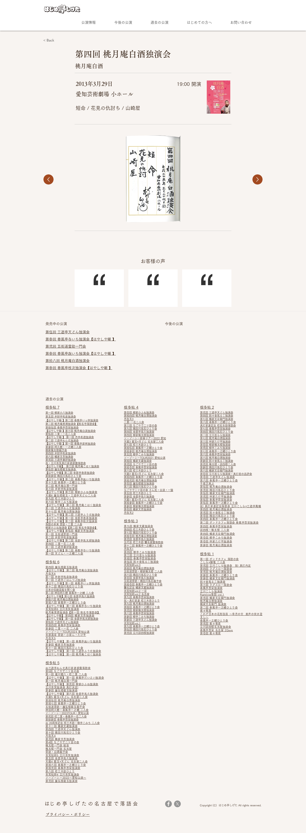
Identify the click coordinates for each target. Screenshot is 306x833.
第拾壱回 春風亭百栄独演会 (140, 467)
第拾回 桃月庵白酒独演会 (139, 568)
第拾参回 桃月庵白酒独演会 (140, 451)
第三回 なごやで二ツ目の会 (140, 425)
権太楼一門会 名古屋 (58, 748)
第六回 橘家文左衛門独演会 (216, 470)
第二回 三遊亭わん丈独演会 (62, 440)
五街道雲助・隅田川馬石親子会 (143, 581)
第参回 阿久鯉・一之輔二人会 (63, 447)
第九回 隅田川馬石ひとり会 (140, 428)
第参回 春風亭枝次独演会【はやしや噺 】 (78, 368)
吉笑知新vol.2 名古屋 (136, 594)
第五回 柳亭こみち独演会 (139, 454)
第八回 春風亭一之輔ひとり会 (218, 422)
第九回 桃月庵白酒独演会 (139, 603)
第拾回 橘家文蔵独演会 (138, 461)
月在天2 (129, 512)
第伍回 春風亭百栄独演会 (216, 499)
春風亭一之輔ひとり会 (214, 620)
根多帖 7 (52, 407)
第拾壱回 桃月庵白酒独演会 (140, 536)
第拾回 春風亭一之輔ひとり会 (142, 607)
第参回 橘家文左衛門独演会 (217, 578)
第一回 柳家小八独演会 (59, 412)
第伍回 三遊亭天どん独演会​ (67, 332)
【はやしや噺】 (55, 550)
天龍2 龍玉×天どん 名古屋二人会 (144, 474)
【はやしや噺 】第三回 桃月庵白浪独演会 (70, 431)
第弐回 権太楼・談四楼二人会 (218, 464)
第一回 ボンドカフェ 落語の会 (219, 559)
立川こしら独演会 (211, 591)
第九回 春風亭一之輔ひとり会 (142, 626)
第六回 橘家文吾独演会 (59, 456)
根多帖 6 (52, 562)
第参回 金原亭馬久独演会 (139, 496)
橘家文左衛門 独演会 (213, 604)
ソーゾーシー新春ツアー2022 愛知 (145, 438)
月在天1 (129, 548)
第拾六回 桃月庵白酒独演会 (62, 599)
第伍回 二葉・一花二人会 (60, 434)
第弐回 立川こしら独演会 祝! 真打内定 (225, 565)
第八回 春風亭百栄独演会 (139, 613)
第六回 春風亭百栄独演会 (215, 454)
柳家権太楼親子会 (56, 450)
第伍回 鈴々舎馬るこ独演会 (141, 561)
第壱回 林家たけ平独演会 (216, 541)
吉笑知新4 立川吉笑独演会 (62, 774)
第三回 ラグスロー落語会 (216, 585)
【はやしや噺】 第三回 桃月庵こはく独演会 (72, 466)
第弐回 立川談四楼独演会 (139, 632)
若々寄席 (205, 610)
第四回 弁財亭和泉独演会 (60, 453)
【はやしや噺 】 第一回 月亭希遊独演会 (69, 437)
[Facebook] (168, 803)
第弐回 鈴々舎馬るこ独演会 (217, 512)
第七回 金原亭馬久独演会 (79, 596)
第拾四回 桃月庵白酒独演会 (140, 415)
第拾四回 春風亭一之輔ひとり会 (143, 477)
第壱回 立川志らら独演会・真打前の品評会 (226, 474)
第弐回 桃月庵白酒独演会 (216, 572)
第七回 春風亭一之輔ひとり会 (218, 451)
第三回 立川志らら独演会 (140, 555)
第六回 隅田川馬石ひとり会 (140, 574)
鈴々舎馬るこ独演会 (212, 581)
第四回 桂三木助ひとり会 (139, 529)
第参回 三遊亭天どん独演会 (140, 619)
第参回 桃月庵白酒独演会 (216, 545)
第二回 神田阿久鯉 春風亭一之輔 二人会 (69, 593)
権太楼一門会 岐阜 (57, 745)
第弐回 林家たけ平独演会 (216, 496)
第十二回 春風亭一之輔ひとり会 (143, 545)
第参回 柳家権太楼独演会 (139, 506)
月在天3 (129, 419)
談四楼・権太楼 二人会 (214, 530)
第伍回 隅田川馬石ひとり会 (140, 629)
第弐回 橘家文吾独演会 (60, 739)
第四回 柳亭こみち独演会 (140, 552)
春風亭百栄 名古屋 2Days (216, 630)
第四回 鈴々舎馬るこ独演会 (216, 415)
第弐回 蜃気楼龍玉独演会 (61, 781)
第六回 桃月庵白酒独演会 (215, 457)
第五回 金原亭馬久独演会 (61, 758)
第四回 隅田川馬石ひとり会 (216, 431)
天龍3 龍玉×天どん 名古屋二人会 (144, 441)
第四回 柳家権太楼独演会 (139, 435)
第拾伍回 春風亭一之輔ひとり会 (143, 448)
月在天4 (50, 735)
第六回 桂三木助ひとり (138, 470)
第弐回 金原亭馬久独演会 (139, 539)
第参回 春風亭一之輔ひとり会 (219, 575)
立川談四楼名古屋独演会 (215, 626)
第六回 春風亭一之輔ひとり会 (219, 480)
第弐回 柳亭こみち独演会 (215, 448)
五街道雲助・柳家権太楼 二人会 (143, 571)
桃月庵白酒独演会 (211, 601)
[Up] (48, 179)
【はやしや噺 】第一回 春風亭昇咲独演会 (70, 443)
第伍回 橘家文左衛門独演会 (217, 493)
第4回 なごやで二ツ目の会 (62, 742)
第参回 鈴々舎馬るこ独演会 (216, 461)
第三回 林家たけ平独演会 (215, 441)
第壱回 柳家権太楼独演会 (215, 444)
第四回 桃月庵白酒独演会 (216, 509)
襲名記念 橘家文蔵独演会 (139, 587)
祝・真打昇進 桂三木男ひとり (142, 600)
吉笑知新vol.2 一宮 (135, 591)
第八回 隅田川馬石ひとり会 (140, 486)
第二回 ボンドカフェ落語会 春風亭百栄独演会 (229, 522)
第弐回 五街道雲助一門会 (65, 346)
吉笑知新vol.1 (132, 623)
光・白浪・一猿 (163, 490)
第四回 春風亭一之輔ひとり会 (219, 519)
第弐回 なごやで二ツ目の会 (140, 464)
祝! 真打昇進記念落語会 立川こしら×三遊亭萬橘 (230, 506)
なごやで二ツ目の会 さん (139, 490)
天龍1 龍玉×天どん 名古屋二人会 (144, 499)
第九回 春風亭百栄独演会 (139, 597)
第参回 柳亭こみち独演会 (139, 616)
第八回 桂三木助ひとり (60, 771)
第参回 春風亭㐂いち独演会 (67, 353)
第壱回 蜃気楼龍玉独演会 (139, 483)
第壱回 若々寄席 (210, 633)
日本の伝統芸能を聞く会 (60, 589)
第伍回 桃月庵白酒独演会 (216, 486)
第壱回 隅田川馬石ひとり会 (217, 515)
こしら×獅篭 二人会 (212, 562)
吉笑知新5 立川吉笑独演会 (62, 755)
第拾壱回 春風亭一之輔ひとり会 (143, 584)
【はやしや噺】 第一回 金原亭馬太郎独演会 (71, 618)
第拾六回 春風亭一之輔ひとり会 (65, 765)
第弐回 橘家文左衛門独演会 (217, 598)
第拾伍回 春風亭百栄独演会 (62, 427)
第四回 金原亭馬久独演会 (139, 431)
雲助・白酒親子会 (56, 752)
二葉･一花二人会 (134, 422)
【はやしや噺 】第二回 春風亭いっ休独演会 (71, 420)
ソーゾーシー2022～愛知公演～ (65, 777)
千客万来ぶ (207, 483)
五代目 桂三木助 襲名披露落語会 (143, 542)
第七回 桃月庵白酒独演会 (215, 438)
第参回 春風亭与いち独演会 (67, 339)
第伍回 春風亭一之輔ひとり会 (219, 502)
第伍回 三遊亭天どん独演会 (62, 622)
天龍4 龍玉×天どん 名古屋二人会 (66, 761)
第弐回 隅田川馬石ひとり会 (217, 490)
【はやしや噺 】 (103, 339)
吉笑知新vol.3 (132, 565)
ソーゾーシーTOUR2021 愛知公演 (144, 457)
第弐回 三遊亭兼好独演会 (60, 459)
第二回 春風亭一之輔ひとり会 (219, 607)
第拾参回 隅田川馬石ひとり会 (63, 476)
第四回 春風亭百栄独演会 (216, 526)
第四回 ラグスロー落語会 (216, 568)
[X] (177, 803)
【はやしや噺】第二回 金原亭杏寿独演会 (70, 472)
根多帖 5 (52, 663)
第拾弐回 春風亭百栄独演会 (62, 768)
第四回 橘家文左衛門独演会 (217, 533)
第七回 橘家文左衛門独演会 (216, 419)
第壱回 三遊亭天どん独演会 (217, 477)
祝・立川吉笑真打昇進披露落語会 (65, 463)
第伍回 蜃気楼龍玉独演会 (61, 469)
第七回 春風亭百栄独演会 (215, 428)
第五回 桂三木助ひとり (138, 493)
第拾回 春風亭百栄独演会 (140, 558)
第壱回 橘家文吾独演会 (138, 509)
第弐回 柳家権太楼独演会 (139, 610)
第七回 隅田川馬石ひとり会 (140, 532)
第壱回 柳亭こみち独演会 (216, 537)
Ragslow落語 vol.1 (212, 594)
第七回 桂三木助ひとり (138, 444)
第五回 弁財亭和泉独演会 (60, 416)
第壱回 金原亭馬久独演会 (139, 578)
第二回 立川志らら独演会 (215, 435)
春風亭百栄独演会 (211, 588)
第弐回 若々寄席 (210, 623)
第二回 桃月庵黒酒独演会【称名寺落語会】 (71, 424)
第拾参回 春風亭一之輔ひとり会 (143, 502)
